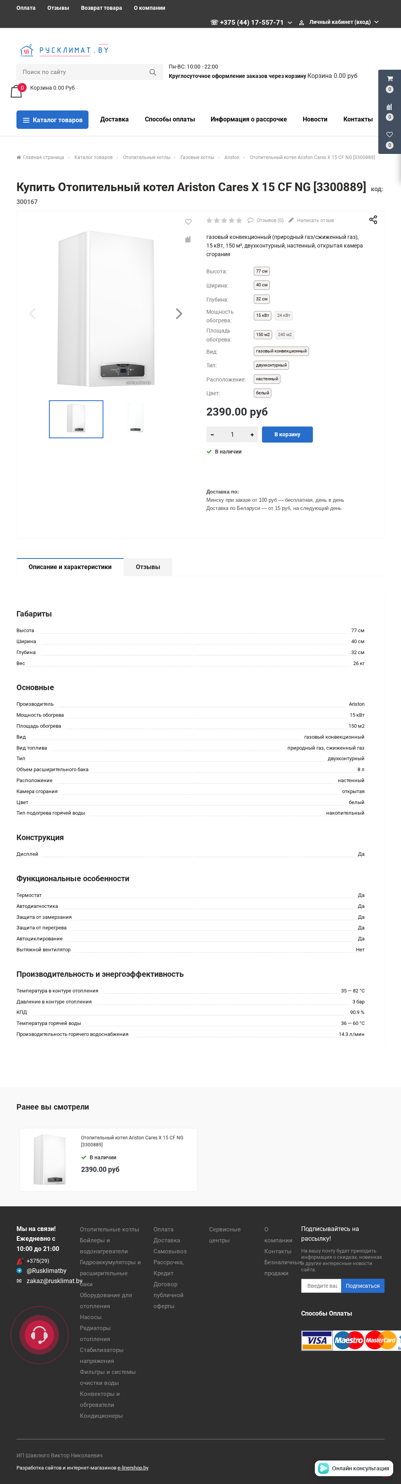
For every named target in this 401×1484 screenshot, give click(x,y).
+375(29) (38, 1261)
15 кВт (262, 315)
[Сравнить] (188, 239)
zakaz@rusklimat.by (55, 1281)
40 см (261, 284)
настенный (267, 378)
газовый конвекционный (281, 351)
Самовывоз (170, 1251)
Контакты (278, 1251)
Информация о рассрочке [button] (249, 119)
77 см (261, 271)
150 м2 (263, 334)
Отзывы (58, 8)
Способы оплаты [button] (170, 119)
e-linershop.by (132, 1468)
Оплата (26, 8)
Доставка (167, 1240)
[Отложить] (188, 222)
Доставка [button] (114, 119)
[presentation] (32, 313)
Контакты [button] (358, 119)
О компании (149, 8)
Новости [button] (315, 119)
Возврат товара (101, 8)
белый (262, 393)
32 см (261, 299)
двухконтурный (271, 365)
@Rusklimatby (47, 1270)
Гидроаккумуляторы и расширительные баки (110, 1273)
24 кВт (283, 315)
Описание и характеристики (70, 567)
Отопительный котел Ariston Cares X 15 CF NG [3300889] (132, 1141)
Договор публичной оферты (169, 1295)
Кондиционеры (101, 1415)
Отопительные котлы (109, 1229)
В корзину (287, 434)
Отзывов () (270, 220)
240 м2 (285, 334)
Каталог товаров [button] (57, 120)
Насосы (91, 1317)
